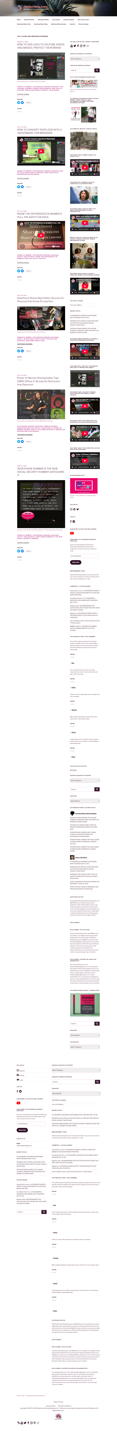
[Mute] (94, 174)
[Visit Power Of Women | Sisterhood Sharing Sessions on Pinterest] (74, 509)
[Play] (72, 174)
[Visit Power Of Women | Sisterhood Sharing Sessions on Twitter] (77, 509)
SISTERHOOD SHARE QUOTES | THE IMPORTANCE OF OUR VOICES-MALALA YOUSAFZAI (84, 615)
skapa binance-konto (76, 590)
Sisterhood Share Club (23, 24)
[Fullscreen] (97, 174)
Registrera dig (74, 606)
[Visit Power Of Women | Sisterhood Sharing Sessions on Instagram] (71, 509)
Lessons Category (68, 19)
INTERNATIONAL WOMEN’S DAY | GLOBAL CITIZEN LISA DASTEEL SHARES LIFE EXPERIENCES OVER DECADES (83, 834)
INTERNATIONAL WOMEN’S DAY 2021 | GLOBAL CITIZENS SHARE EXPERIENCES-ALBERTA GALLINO (84, 841)
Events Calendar (84, 24)
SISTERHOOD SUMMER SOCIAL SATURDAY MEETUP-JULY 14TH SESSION (83, 628)
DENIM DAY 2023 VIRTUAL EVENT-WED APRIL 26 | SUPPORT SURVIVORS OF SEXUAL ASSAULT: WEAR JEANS (84, 323)
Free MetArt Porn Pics (76, 598)
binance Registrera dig (76, 621)
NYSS (73, 687)
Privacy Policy (21, 1395)
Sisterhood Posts (29, 19)
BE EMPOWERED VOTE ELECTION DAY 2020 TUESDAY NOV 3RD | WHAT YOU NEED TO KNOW (85, 608)
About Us (72, 24)
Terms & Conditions (76, 305)
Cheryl (74, 732)
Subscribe (75, 562)
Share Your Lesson (83, 19)
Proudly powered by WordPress (35, 1395)
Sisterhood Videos (43, 19)
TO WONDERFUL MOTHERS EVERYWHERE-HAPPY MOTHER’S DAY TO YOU (84, 600)
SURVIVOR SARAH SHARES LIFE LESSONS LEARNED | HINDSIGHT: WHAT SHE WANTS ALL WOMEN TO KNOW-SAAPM (84, 330)
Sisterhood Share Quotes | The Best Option (79, 1171)
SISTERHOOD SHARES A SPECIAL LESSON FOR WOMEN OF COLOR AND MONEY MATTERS (85, 593)
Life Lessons (56, 19)
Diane (73, 757)
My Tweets (73, 770)
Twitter (21, 1080)
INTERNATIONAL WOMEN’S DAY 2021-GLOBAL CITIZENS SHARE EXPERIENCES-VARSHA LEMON (84, 849)
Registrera (73, 613)
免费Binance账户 (75, 626)
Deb (73, 663)
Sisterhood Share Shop (41, 24)
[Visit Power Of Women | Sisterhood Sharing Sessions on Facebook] (71, 522)
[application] (85, 167)
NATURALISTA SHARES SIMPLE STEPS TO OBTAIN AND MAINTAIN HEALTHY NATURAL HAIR (83, 827)
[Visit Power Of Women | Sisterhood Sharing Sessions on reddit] (73, 522)
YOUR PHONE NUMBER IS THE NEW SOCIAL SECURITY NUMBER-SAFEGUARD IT (40, 472)
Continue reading (23, 94)
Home (19, 19)
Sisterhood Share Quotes (58, 24)
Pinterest (21, 1075)
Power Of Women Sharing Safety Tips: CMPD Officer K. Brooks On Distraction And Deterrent (38, 381)
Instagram (22, 1071)
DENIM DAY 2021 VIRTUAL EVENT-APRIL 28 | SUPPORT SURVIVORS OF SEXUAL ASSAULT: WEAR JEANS (84, 876)
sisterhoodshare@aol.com (24, 1145)
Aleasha (74, 710)
